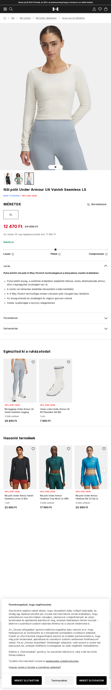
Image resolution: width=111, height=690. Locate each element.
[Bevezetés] (4, 18)
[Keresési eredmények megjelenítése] (11, 9)
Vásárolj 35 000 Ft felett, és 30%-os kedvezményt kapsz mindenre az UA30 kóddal (55, 2)
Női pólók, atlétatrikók (46, 18)
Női (12, 18)
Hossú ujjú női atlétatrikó (73, 18)
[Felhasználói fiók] (94, 9)
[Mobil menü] (5, 9)
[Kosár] (106, 9)
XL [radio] (10, 214)
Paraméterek (10, 318)
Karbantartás (10, 328)
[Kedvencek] (100, 9)
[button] (55, 167)
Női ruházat (25, 18)
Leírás (6, 266)
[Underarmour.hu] (55, 9)
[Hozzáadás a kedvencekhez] (33, 362)
